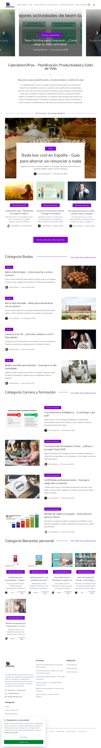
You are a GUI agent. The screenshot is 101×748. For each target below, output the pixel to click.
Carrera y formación (39, 4)
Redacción (71, 660)
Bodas (31, 4)
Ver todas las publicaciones (83, 257)
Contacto (51, 731)
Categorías (9, 702)
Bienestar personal (52, 4)
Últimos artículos (22, 4)
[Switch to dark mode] (94, 5)
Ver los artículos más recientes (50, 240)
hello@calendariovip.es (15, 697)
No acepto (23, 737)
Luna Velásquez (72, 665)
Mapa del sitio (83, 731)
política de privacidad (11, 732)
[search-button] (89, 5)
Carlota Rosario (72, 668)
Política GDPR (61, 731)
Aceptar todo (23, 742)
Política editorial (71, 731)
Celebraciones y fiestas (66, 4)
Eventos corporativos (81, 4)
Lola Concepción (72, 672)
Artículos (40, 660)
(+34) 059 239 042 (13, 693)
